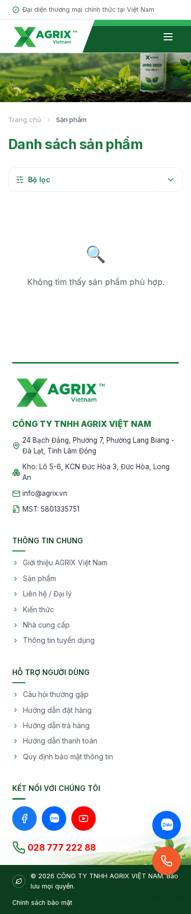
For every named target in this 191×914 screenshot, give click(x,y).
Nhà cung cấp (46, 624)
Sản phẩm (39, 578)
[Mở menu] (168, 36)
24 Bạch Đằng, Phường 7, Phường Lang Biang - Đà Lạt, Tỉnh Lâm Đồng (98, 445)
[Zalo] (54, 818)
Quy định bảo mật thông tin (68, 756)
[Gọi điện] (166, 861)
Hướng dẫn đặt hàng (57, 710)
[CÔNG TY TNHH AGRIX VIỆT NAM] (45, 36)
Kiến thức (38, 609)
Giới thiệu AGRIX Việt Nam (65, 562)
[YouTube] (83, 818)
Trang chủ (24, 119)
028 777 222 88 (62, 848)
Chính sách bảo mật (42, 902)
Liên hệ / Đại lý (47, 593)
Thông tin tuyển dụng (59, 640)
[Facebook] (24, 818)
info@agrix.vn (44, 493)
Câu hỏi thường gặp (56, 694)
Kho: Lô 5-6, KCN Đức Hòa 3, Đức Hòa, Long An (96, 472)
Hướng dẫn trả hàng (56, 725)
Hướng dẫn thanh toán (60, 740)
